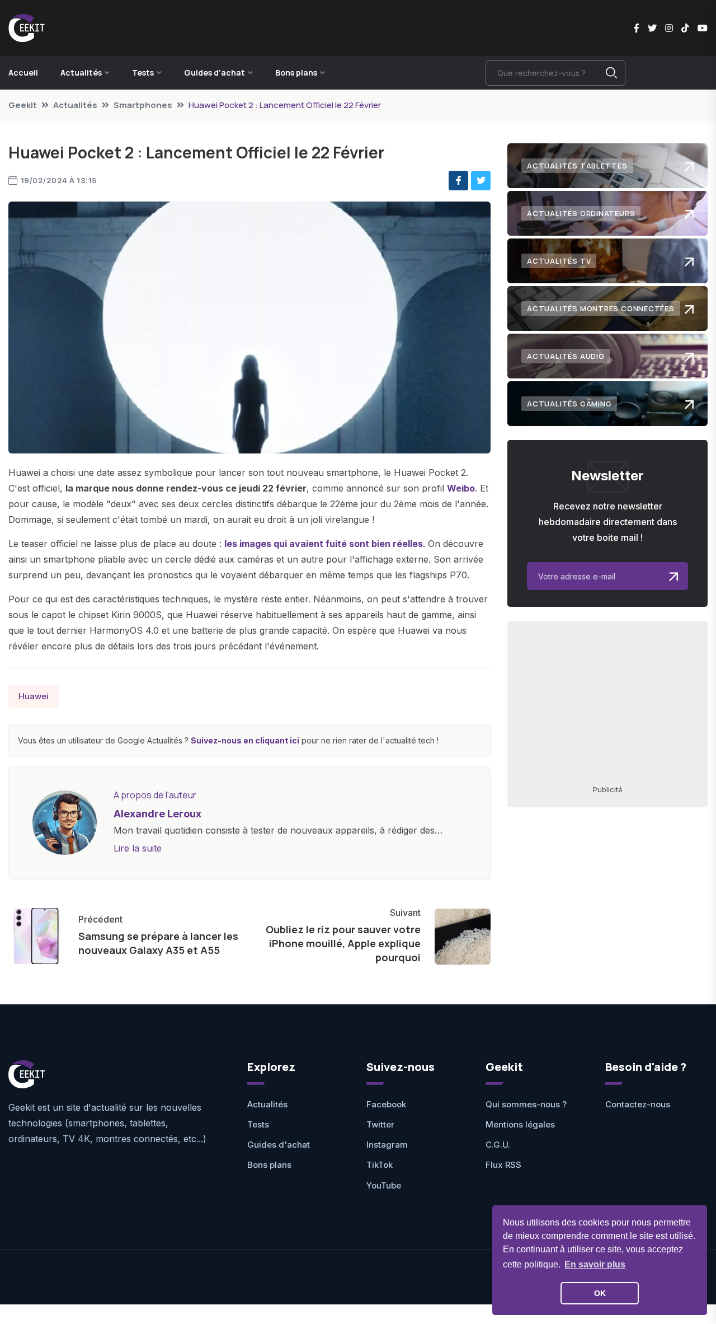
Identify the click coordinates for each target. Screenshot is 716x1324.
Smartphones (143, 105)
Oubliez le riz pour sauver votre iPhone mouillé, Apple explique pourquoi (343, 943)
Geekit (22, 105)
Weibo (461, 488)
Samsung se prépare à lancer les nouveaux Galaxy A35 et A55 (158, 943)
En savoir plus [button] (594, 1264)
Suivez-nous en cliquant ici (245, 740)
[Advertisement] (607, 702)
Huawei (33, 696)
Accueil (23, 72)
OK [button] (600, 1293)
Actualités (75, 105)
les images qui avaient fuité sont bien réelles (323, 543)
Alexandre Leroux (157, 814)
